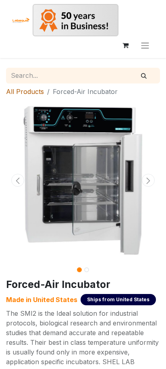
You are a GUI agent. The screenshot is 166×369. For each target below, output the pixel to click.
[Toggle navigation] (145, 45)
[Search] (144, 76)
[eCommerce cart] (125, 45)
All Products (25, 92)
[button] (17, 180)
